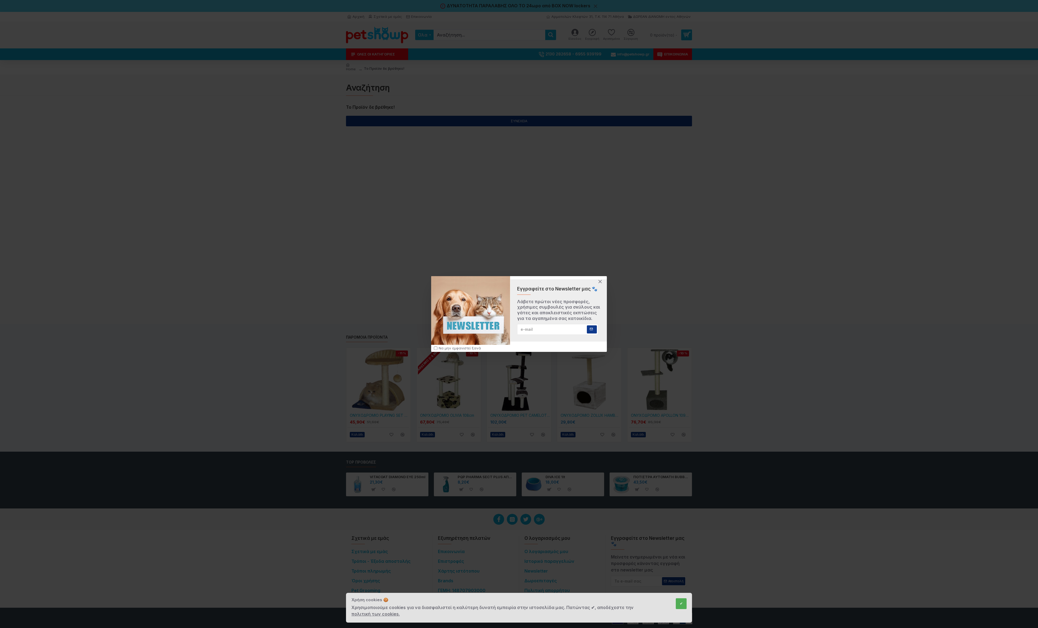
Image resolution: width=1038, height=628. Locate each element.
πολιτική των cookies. (375, 614)
